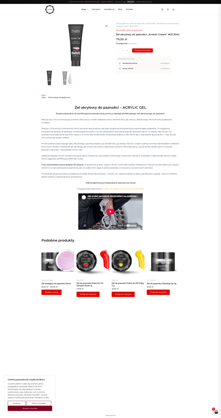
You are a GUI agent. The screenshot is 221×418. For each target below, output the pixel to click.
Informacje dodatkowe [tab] (59, 97)
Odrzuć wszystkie (39, 403)
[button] (107, 26)
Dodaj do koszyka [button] (88, 294)
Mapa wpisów (110, 415)
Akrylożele (151, 23)
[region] (30, 394)
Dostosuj (16, 403)
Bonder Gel (107, 189)
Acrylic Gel (126, 189)
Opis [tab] (43, 97)
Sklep (83, 9)
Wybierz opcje (51, 292)
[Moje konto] (167, 9)
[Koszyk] (173, 9)
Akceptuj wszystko (30, 408)
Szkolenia (96, 9)
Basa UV (117, 189)
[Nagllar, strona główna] (49, 9)
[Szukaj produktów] (162, 9)
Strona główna (122, 23)
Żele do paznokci (137, 23)
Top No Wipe (138, 189)
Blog (120, 9)
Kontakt (129, 9)
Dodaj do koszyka (142, 50)
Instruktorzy (109, 9)
